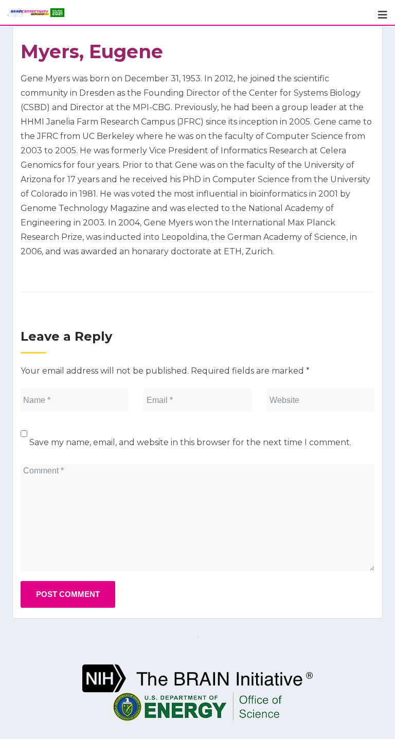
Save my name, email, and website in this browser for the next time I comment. (190, 442)
